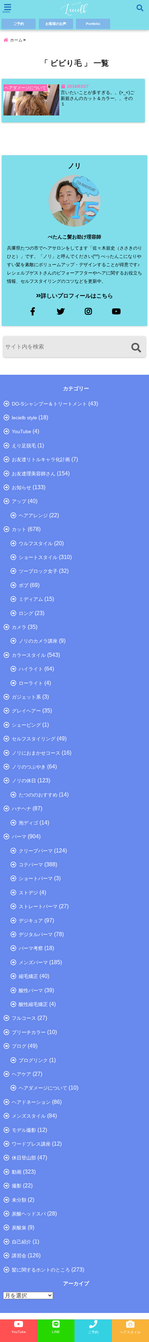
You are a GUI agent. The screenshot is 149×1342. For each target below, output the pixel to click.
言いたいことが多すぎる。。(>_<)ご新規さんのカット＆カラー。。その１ (97, 98)
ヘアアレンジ (33, 515)
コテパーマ (31, 864)
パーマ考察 (31, 948)
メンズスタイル (29, 1116)
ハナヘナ (21, 808)
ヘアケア (21, 1074)
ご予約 (19, 24)
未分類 (19, 1200)
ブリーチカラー (29, 1032)
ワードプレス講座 (31, 1144)
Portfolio (93, 24)
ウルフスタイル (36, 543)
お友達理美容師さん (33, 473)
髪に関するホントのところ (41, 1270)
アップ (19, 501)
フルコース (24, 1018)
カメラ (19, 627)
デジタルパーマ (36, 934)
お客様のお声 (55, 24)
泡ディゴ (28, 823)
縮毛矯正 (28, 976)
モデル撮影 (24, 1130)
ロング (26, 613)
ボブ (23, 585)
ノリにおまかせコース (36, 753)
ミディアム (31, 599)
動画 (16, 1172)
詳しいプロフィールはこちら (77, 296)
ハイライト (31, 669)
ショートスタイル (38, 557)
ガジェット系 (26, 697)
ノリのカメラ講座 (38, 641)
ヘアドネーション (31, 1102)
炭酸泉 (19, 1227)
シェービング (26, 725)
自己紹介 (21, 1242)
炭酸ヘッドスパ (29, 1214)
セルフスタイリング (33, 739)
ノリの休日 (24, 780)
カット (19, 529)
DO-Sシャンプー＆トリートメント (49, 404)
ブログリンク (33, 1060)
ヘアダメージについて (43, 1088)
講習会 (19, 1255)
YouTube (21, 431)
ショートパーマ (36, 878)
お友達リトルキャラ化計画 (41, 459)
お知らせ (21, 487)
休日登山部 (24, 1158)
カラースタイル (29, 655)
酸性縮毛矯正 (33, 1004)
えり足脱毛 (24, 445)
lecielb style (24, 417)
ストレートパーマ (38, 906)
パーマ (19, 836)
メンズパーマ (33, 962)
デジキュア (31, 920)
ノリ (74, 165)
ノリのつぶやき (29, 767)
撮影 (16, 1186)
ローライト (31, 683)
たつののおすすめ (38, 795)
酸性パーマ (31, 990)
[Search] (136, 347)
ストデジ (28, 892)
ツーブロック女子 (38, 571)
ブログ (19, 1046)
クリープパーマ (36, 851)
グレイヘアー (26, 711)
